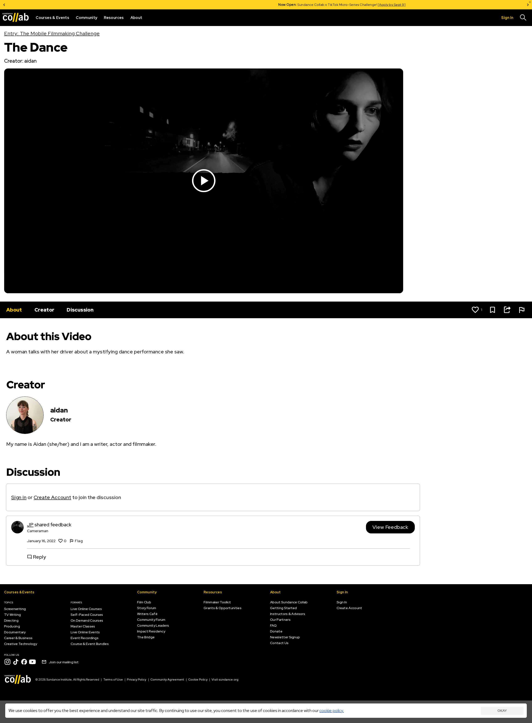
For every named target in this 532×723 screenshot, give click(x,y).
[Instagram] (7, 661)
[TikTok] (15, 661)
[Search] (523, 17)
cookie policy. (331, 710)
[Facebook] (24, 661)
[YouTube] (32, 661)
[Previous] (4, 4)
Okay (502, 710)
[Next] (528, 4)
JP (30, 524)
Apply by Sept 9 (315, 4)
